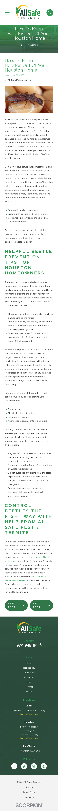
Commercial (29, 672)
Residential (29, 668)
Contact (29, 691)
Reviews (29, 687)
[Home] (27, 12)
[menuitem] (29, 787)
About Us (29, 677)
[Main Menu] (7, 12)
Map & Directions (29, 714)
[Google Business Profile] (34, 766)
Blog (29, 682)
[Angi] (24, 766)
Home (29, 663)
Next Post (37, 605)
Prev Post (12, 605)
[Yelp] (44, 766)
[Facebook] (14, 766)
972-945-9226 (29, 645)
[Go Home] (21, 45)
